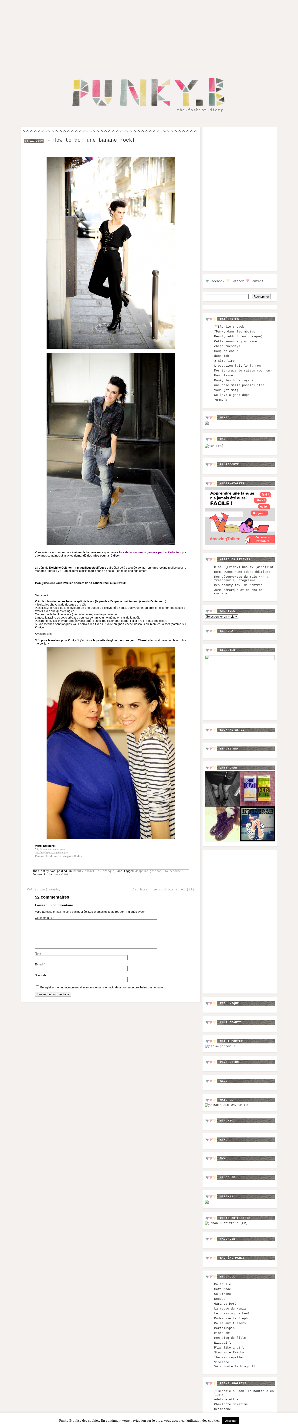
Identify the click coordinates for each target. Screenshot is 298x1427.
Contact (257, 281)
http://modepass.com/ (51, 852)
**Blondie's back (229, 327)
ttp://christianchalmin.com (51, 849)
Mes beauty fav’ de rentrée (238, 585)
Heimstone (222, 1409)
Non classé (223, 375)
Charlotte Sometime (231, 1404)
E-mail (40, 964)
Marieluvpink (225, 1328)
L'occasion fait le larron (237, 366)
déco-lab (221, 356)
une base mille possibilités (239, 385)
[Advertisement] (149, 34)
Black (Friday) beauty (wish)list (244, 567)
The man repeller (229, 1357)
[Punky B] (147, 115)
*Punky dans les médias (234, 331)
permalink (61, 874)
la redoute (173, 871)
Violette (221, 1362)
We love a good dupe (232, 395)
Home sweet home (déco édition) (242, 572)
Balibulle (222, 1284)
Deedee (219, 1299)
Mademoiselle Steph (231, 1318)
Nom (39, 953)
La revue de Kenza (230, 1308)
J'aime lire (224, 361)
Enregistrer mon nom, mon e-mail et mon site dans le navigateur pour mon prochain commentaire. (102, 987)
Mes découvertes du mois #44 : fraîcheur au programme (241, 578)
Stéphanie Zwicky (229, 1352)
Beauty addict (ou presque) (94, 871)
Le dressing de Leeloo (233, 1313)
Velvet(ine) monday (42, 889)
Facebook (217, 281)
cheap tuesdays (227, 346)
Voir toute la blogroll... (237, 1366)
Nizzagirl (222, 1343)
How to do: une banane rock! (94, 140)
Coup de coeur (226, 351)
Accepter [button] (230, 1420)
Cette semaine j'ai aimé (235, 341)
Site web (40, 975)
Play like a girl (229, 1347)
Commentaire (44, 917)
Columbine (222, 1294)
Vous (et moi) (226, 390)
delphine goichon (148, 871)
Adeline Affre (226, 1399)
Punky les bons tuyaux (233, 380)
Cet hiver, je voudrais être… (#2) (165, 889)
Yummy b (220, 400)
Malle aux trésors (230, 1323)
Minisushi (222, 1333)
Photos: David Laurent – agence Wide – (58, 856)
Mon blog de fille (230, 1338)
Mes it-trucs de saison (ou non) (243, 370)
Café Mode (222, 1289)
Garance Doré (225, 1304)
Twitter (237, 281)
